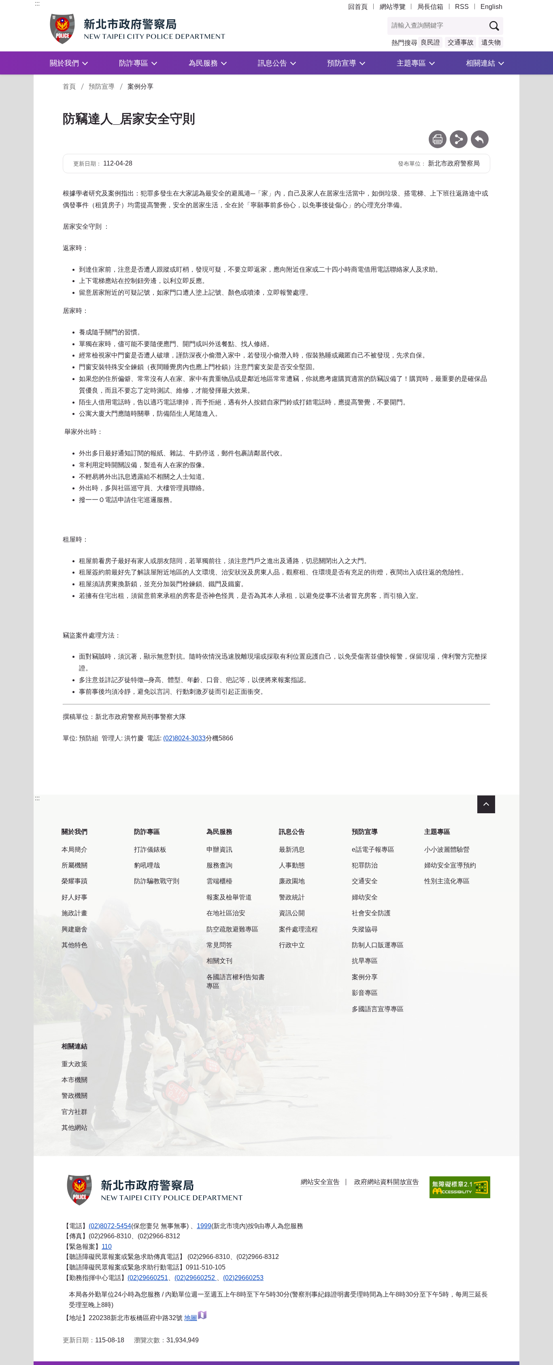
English (491, 6)
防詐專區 (133, 63)
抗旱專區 (365, 960)
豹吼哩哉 (147, 865)
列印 (437, 134)
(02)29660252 (195, 1277)
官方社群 (74, 1111)
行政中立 (292, 945)
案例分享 (365, 977)
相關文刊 (219, 960)
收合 (486, 804)
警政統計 (292, 897)
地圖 (190, 1317)
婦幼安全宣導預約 (450, 865)
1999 (204, 1226)
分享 (458, 134)
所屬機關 (74, 865)
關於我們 (64, 63)
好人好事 (74, 897)
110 (107, 1246)
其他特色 (74, 945)
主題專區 (411, 63)
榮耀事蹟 (74, 881)
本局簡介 (74, 849)
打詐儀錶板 (150, 849)
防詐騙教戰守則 (156, 881)
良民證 (430, 42)
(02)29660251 (148, 1277)
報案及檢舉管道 (229, 897)
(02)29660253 (243, 1277)
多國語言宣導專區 (378, 1009)
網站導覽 (393, 6)
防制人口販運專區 (378, 945)
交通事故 (461, 42)
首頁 (69, 86)
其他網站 (74, 1127)
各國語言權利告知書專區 (235, 981)
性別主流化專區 (447, 881)
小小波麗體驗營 (447, 849)
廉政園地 (292, 881)
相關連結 (480, 63)
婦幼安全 (365, 897)
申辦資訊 (219, 849)
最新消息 (292, 849)
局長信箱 (430, 6)
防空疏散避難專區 (232, 929)
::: (37, 3)
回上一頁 (480, 134)
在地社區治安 (225, 913)
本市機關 (74, 1079)
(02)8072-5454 (110, 1226)
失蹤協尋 (365, 929)
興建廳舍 (74, 929)
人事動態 (292, 865)
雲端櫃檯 (219, 881)
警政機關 (74, 1095)
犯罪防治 (365, 865)
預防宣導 (341, 63)
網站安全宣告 (320, 1181)
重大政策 (74, 1064)
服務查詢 (219, 865)
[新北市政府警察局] (156, 29)
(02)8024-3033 (184, 738)
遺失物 (491, 42)
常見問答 (219, 945)
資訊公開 (292, 913)
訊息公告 (272, 63)
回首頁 (358, 6)
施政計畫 (74, 913)
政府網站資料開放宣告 (386, 1181)
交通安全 (365, 881)
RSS (462, 6)
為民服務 (203, 63)
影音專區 (365, 992)
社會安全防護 (371, 913)
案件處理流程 (298, 929)
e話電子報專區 (373, 849)
